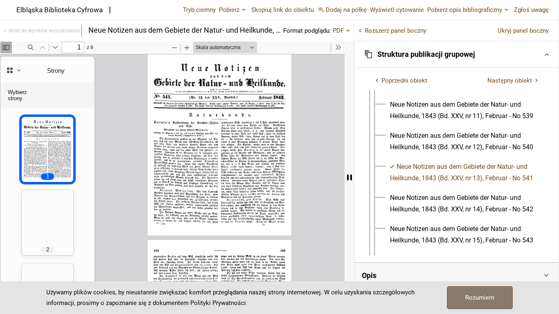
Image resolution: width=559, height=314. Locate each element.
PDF (338, 30)
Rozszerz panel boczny (395, 30)
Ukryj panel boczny (523, 30)
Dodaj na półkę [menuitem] (346, 9)
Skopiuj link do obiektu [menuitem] (282, 9)
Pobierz (229, 9)
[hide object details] (349, 177)
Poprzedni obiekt (404, 80)
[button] (457, 54)
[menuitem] (464, 110)
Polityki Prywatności (218, 303)
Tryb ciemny (199, 9)
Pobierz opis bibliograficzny (464, 9)
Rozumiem (479, 297)
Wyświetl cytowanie (397, 9)
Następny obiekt (509, 80)
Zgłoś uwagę (531, 9)
